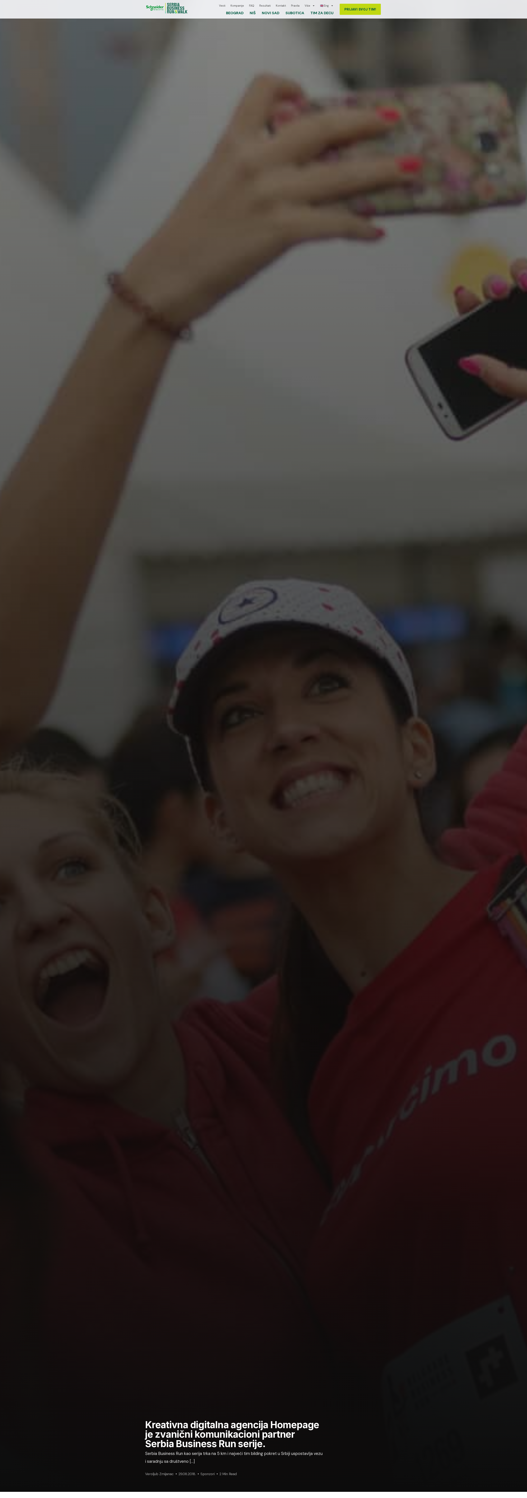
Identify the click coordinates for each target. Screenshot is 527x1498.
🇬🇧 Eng (324, 5)
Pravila (295, 5)
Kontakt (281, 5)
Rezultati (265, 5)
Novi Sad (270, 13)
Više (307, 5)
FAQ (251, 5)
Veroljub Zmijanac (159, 1474)
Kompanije (237, 5)
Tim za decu (321, 13)
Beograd (235, 13)
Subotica (295, 13)
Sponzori (208, 1474)
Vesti (222, 5)
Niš (253, 13)
